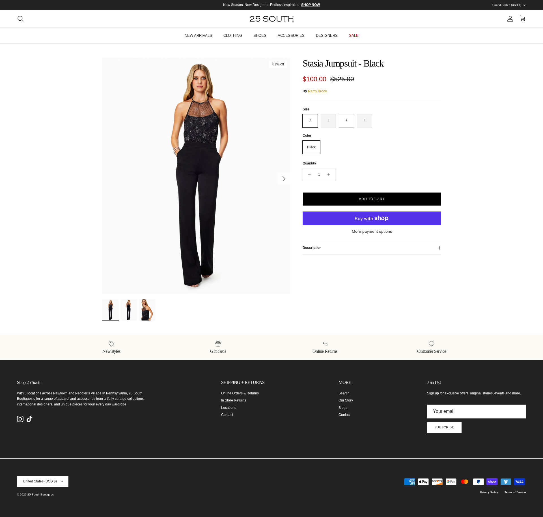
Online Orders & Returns (240, 393)
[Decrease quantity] (308, 174)
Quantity (309, 163)
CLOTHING (232, 35)
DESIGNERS (327, 35)
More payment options (372, 231)
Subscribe (444, 427)
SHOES (259, 35)
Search (344, 393)
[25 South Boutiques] (272, 19)
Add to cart (372, 199)
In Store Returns (233, 400)
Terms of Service (515, 492)
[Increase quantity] (330, 174)
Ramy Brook (317, 91)
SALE (354, 35)
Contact (227, 415)
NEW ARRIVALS (198, 35)
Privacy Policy (489, 492)
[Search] (20, 18)
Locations (228, 408)
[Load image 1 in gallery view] (196, 176)
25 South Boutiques (40, 494)
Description (312, 248)
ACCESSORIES (291, 35)
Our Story (346, 400)
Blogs (343, 408)
